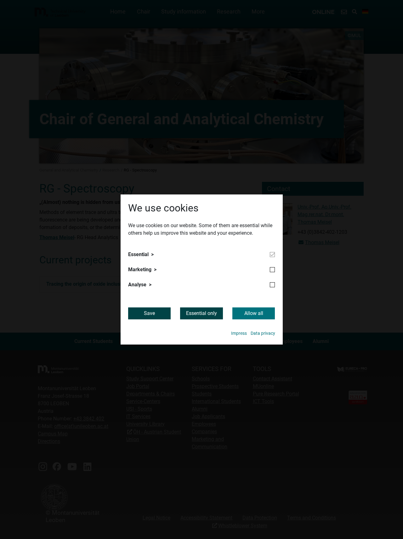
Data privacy (263, 333)
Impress (239, 333)
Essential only (201, 313)
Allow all (253, 313)
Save (149, 313)
